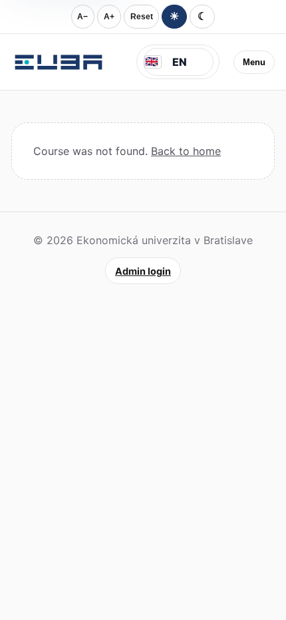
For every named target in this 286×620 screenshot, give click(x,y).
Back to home (186, 151)
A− (82, 16)
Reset (141, 16)
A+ (109, 16)
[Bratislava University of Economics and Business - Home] (58, 62)
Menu (254, 62)
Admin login (143, 271)
